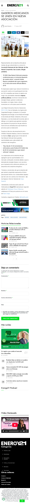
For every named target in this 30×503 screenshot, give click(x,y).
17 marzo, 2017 (18, 26)
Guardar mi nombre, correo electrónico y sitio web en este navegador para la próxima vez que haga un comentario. (16, 313)
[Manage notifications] (3, 499)
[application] (15, 425)
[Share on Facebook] (18, 32)
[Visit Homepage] (15, 5)
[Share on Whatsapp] (9, 32)
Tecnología (6, 470)
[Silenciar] (24, 431)
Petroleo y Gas (7, 450)
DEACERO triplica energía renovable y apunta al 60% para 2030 (17, 375)
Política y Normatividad (10, 10)
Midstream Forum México (14, 189)
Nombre (4, 290)
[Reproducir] (3, 431)
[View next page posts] (16, 259)
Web (2, 304)
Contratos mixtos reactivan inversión (17, 381)
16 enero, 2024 (13, 255)
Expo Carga (6, 194)
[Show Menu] (2, 5)
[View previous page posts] (13, 259)
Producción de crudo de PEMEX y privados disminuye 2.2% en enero (18, 229)
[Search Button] (28, 5)
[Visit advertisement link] (15, 203)
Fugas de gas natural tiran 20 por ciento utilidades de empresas (18, 244)
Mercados (6, 466)
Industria (6, 459)
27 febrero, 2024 (14, 233)
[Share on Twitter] (23, 32)
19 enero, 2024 (13, 241)
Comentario (5, 276)
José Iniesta (8, 26)
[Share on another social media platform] (27, 32)
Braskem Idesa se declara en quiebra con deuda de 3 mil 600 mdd (17, 361)
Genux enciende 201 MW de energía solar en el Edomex (17, 368)
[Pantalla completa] (26, 431)
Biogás (7, 217)
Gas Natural (23, 217)
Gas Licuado (14, 217)
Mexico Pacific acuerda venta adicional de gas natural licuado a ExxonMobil (18, 252)
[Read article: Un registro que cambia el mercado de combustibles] (15, 339)
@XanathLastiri (24, 197)
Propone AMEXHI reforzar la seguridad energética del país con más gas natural (17, 237)
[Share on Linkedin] (14, 32)
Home (2, 10)
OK (22, 501)
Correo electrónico (7, 297)
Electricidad (6, 454)
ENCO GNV (4, 110)
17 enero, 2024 (13, 247)
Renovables (6, 458)
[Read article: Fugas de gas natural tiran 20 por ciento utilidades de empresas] (4, 245)
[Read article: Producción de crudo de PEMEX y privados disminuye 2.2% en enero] (4, 229)
